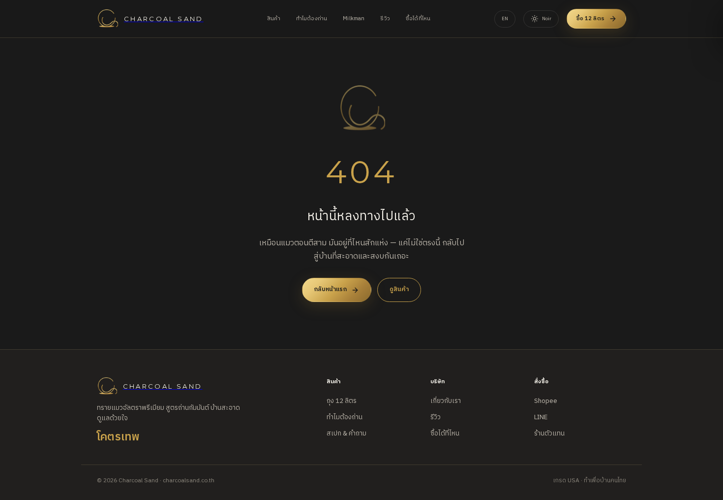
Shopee (545, 401)
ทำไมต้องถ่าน (312, 18)
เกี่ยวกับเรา (445, 401)
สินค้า (273, 18)
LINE (540, 417)
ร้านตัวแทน (549, 433)
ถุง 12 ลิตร (342, 401)
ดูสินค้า (399, 289)
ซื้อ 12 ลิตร (590, 18)
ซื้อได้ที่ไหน (418, 18)
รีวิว (385, 18)
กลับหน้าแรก (330, 289)
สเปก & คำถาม (346, 433)
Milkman (353, 18)
